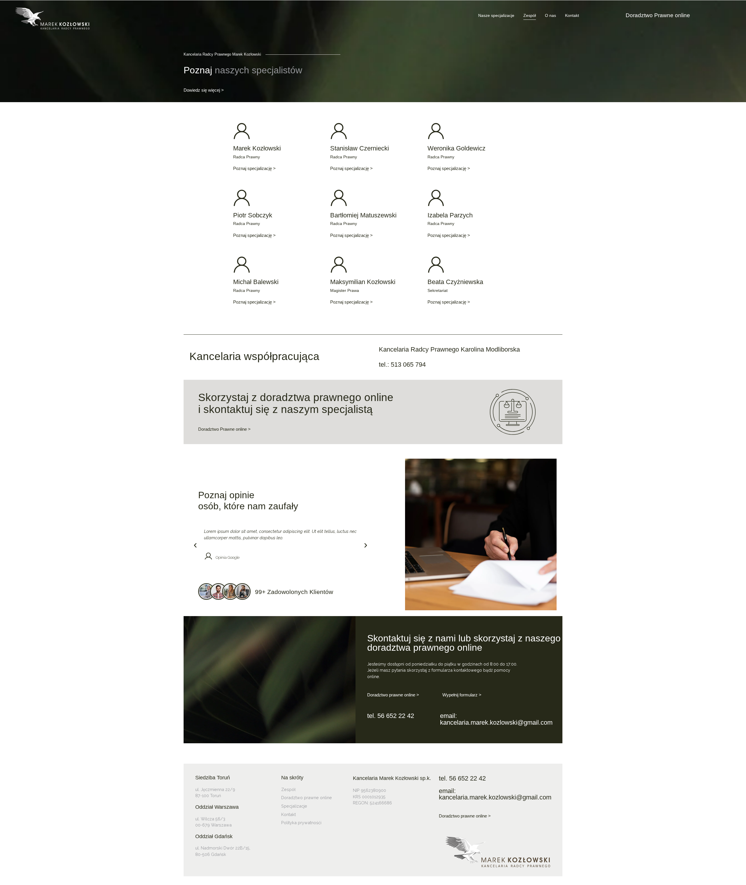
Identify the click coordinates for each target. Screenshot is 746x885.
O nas (550, 15)
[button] (195, 545)
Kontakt (572, 15)
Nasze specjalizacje (496, 15)
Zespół (529, 15)
